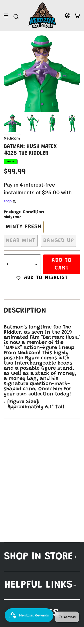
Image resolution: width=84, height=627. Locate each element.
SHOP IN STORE (38, 557)
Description (25, 310)
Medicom (12, 138)
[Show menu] (6, 15)
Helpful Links (39, 585)
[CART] (77, 15)
